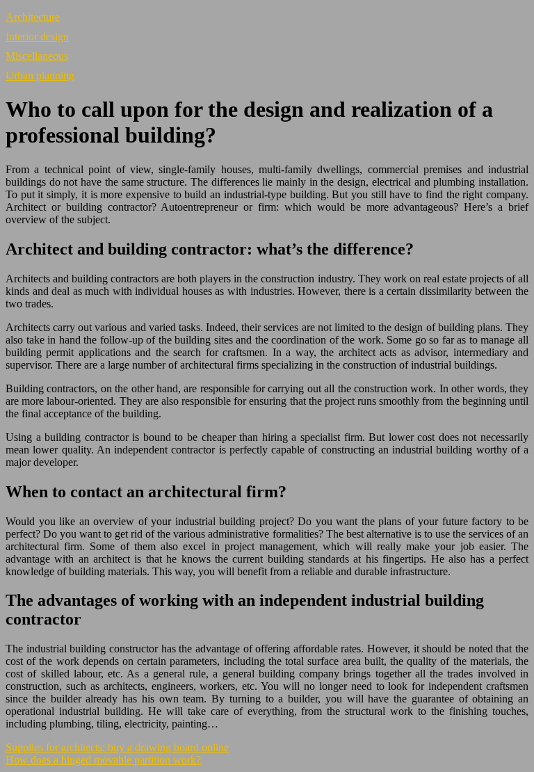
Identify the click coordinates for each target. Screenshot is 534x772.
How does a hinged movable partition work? (103, 760)
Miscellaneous (37, 56)
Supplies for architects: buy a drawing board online (117, 747)
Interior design (37, 36)
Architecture (33, 17)
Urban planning (40, 75)
